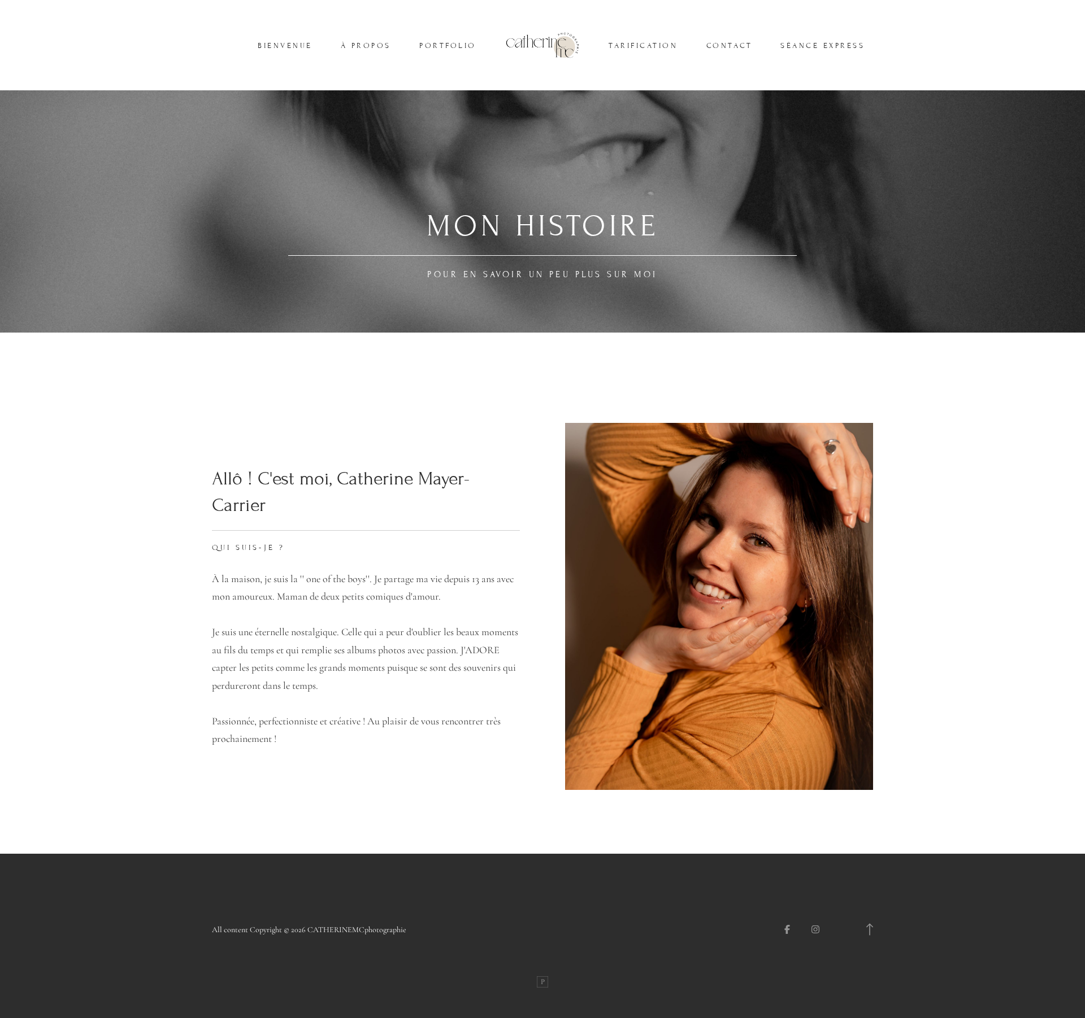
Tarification (643, 45)
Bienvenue (285, 45)
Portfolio (447, 45)
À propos (366, 45)
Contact (729, 45)
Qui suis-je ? (248, 547)
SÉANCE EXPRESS (822, 45)
